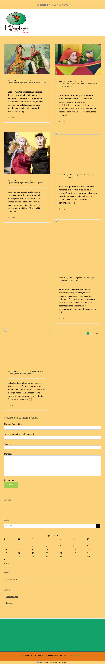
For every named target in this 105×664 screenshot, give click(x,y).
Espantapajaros (64, 280)
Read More (11, 118)
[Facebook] (50, 506)
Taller (61, 177)
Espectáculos (13, 83)
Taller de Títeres (21, 374)
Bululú (77, 84)
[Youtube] (55, 506)
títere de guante (40, 83)
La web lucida (78, 655)
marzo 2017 (11, 579)
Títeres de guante (65, 86)
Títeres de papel (70, 177)
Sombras (11, 374)
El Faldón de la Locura (89, 84)
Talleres (86, 175)
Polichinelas (28, 83)
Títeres (78, 280)
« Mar (6, 563)
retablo (26, 183)
